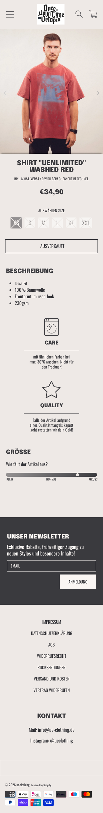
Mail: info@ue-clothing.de (51, 729)
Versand (37, 179)
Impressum (51, 621)
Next (97, 93)
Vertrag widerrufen (52, 690)
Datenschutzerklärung (51, 633)
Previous (5, 93)
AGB (51, 644)
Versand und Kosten (52, 678)
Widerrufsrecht (51, 655)
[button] (10, 14)
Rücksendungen (52, 667)
